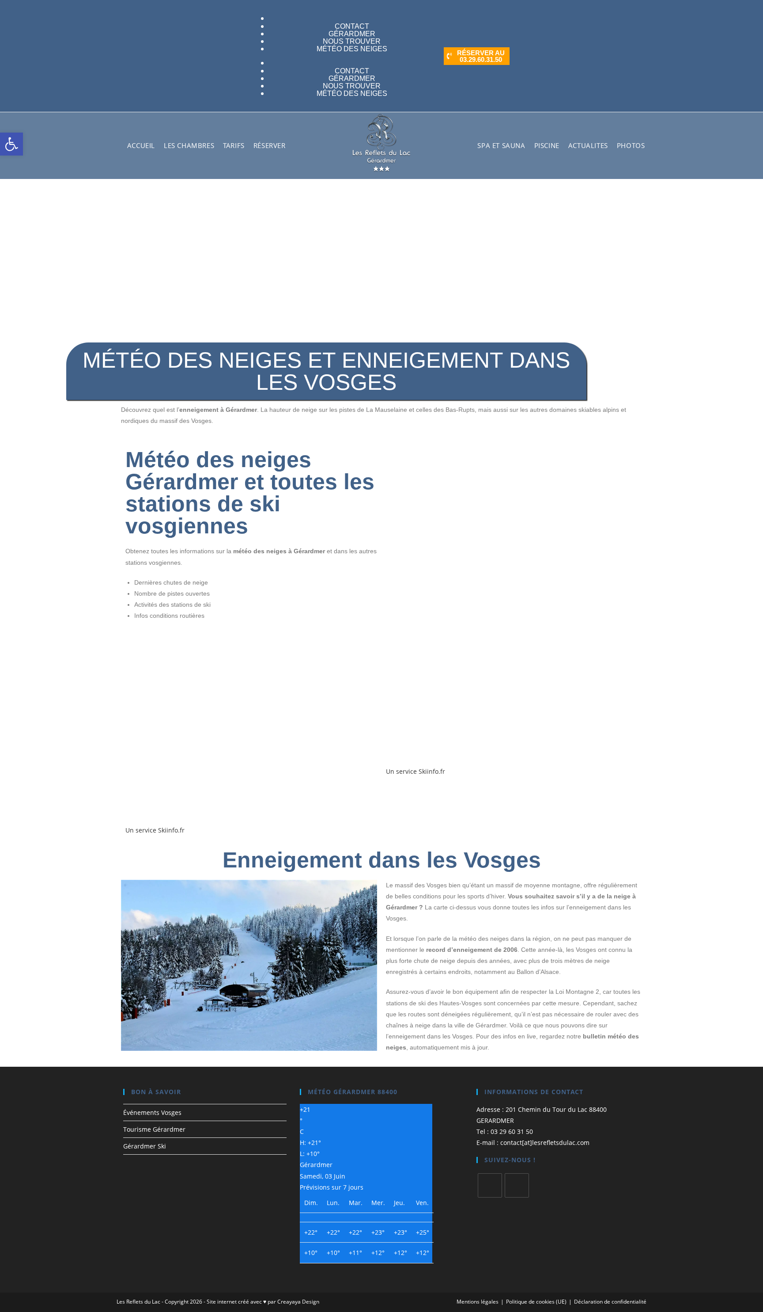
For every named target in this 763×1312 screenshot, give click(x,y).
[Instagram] (517, 1185)
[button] (11, 144)
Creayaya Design (298, 1301)
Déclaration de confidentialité (610, 1301)
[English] (253, 55)
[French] (291, 18)
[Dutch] (244, 55)
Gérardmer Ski (144, 1146)
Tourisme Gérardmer (154, 1129)
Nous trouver (352, 86)
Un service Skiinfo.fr (155, 830)
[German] (299, 18)
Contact (352, 71)
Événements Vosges (152, 1112)
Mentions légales (478, 1301)
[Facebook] (490, 1185)
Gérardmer (352, 78)
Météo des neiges (352, 49)
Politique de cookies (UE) (536, 1301)
